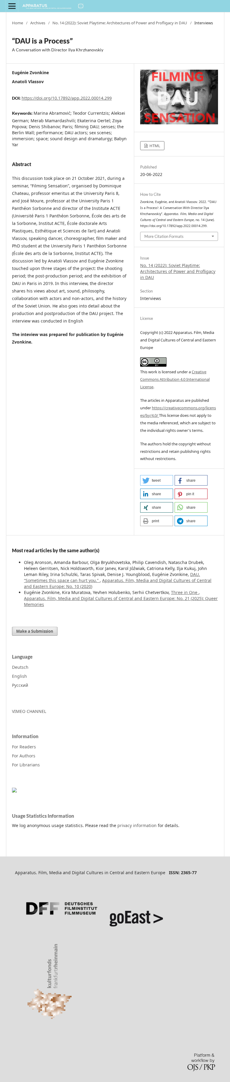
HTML (154, 145)
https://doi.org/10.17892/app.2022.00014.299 (67, 98)
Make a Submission (34, 631)
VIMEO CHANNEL (29, 711)
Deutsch (20, 667)
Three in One (185, 592)
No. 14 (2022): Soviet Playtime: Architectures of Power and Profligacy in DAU (119, 23)
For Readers (24, 747)
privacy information (137, 825)
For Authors (23, 756)
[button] (156, 480)
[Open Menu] (12, 6)
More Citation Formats (164, 236)
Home (17, 23)
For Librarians (26, 765)
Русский (20, 685)
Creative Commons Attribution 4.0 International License (175, 379)
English (19, 676)
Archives (37, 23)
